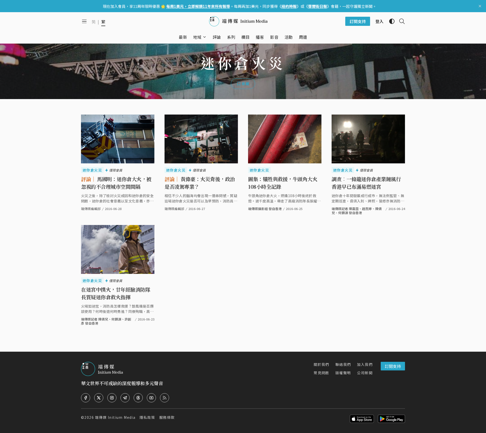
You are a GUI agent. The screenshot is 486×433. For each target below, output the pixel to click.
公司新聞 (365, 372)
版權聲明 (343, 372)
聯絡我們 (343, 364)
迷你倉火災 (92, 170)
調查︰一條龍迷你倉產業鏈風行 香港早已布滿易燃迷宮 (366, 182)
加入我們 (365, 364)
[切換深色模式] (390, 21)
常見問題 (321, 372)
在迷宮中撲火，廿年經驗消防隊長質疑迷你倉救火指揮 (115, 293)
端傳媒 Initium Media (115, 417)
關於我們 (321, 364)
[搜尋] (400, 21)
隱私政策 (147, 417)
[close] (480, 6)
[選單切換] (204, 37)
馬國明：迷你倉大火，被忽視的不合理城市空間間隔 (116, 182)
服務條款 (167, 417)
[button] (197, 37)
